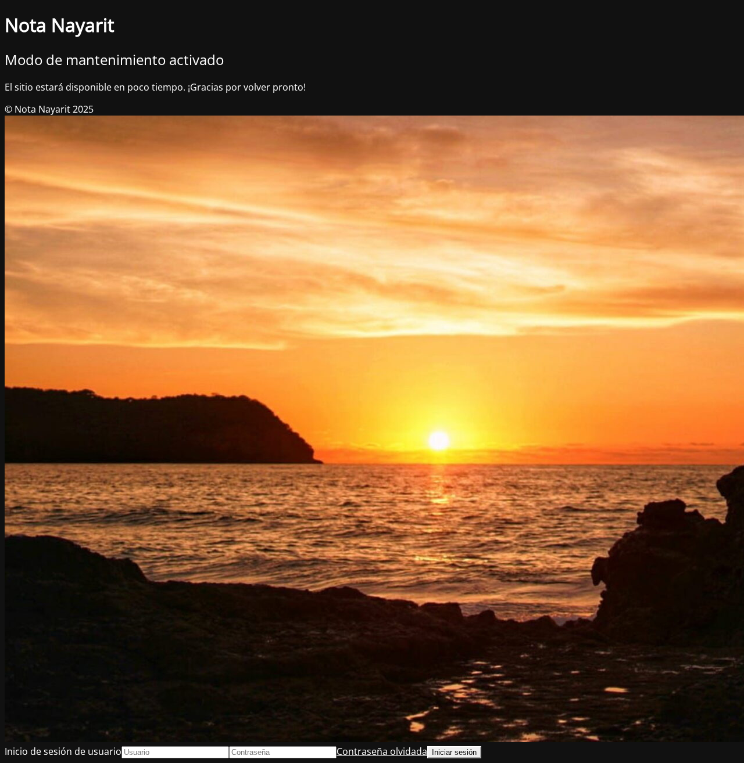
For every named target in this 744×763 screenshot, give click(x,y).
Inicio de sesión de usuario (63, 751)
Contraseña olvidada (382, 751)
